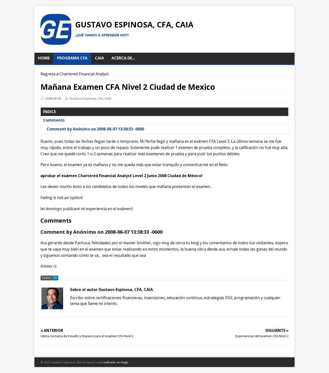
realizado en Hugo (115, 362)
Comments (54, 120)
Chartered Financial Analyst (84, 74)
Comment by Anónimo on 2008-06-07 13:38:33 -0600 (95, 129)
